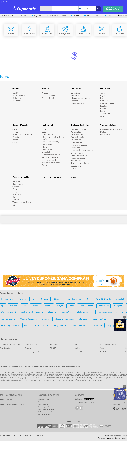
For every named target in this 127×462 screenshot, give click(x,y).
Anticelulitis (76, 132)
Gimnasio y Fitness (108, 125)
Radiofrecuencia (78, 158)
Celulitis (15, 93)
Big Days (38, 15)
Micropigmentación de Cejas (36, 325)
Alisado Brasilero (49, 95)
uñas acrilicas (103, 306)
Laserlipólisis (76, 147)
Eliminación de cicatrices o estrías (53, 138)
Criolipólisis (76, 140)
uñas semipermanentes (107, 312)
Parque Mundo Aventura (108, 344)
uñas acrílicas (66, 312)
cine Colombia (97, 325)
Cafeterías (36, 306)
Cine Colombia (5, 348)
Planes (76, 15)
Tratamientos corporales (52, 177)
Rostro (103, 111)
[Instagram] (81, 408)
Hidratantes (47, 144)
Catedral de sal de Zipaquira (10, 344)
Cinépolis (28, 348)
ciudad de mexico (84, 312)
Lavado (15, 192)
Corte (14, 189)
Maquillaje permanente (22, 134)
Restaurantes (7, 299)
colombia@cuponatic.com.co (85, 402)
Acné (44, 129)
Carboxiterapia (77, 137)
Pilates (71, 306)
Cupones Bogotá (86, 306)
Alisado (45, 93)
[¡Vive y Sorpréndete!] (24, 9)
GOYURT (53, 348)
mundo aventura (79, 325)
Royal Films (104, 352)
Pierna (103, 108)
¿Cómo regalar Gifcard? (46, 407)
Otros (102, 116)
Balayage (13, 306)
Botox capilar (18, 184)
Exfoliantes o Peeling (50, 142)
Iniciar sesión (117, 404)
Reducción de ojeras (50, 157)
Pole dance (105, 134)
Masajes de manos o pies (81, 98)
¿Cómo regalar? (43, 404)
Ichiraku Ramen (55, 352)
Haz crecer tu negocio (45, 414)
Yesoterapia (76, 166)
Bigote (103, 95)
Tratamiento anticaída (21, 202)
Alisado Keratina (49, 98)
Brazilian (104, 101)
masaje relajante (60, 325)
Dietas (103, 132)
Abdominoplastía (78, 129)
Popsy (102, 348)
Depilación (105, 88)
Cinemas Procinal (31, 344)
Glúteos (15, 88)
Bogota (5, 2)
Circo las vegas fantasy (33, 352)
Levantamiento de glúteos (82, 150)
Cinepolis (22, 299)
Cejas (14, 129)
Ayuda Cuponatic (6, 399)
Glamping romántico (10, 325)
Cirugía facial (47, 134)
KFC (76, 344)
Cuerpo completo (107, 103)
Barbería (16, 181)
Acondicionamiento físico (111, 129)
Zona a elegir (105, 114)
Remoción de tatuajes (51, 162)
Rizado (15, 197)
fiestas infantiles (99, 319)
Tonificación (17, 101)
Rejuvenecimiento (49, 160)
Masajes (48, 306)
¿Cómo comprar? (43, 402)
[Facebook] (77, 408)
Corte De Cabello (103, 299)
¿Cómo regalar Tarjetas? (46, 409)
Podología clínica (78, 103)
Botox (44, 132)
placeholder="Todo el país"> (89, 8)
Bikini (102, 98)
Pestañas (16, 137)
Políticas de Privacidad (8, 402)
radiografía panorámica (64, 319)
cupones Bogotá (8, 319)
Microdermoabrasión (51, 155)
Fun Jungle (53, 344)
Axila (102, 93)
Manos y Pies (76, 88)
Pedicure (75, 101)
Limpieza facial (48, 149)
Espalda (103, 106)
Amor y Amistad (93, 15)
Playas (60, 306)
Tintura (15, 199)
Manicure (75, 95)
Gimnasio (45, 299)
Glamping (58, 299)
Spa (2, 306)
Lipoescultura (77, 153)
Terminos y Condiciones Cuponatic (12, 404)
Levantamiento (18, 95)
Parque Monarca (81, 352)
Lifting (44, 147)
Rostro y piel (47, 125)
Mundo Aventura (74, 299)
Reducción (16, 98)
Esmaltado (75, 93)
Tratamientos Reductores (82, 125)
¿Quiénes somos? (44, 399)
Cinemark (3, 352)
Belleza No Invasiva (58, 15)
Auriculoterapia (77, 134)
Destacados (21, 15)
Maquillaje (46, 152)
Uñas (24, 306)
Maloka (77, 348)
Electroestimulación (79, 145)
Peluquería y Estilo (20, 177)
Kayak (33, 299)
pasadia (45, 319)
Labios (15, 132)
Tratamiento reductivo (80, 163)
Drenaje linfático (78, 142)
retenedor (83, 319)
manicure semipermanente (32, 312)
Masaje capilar (18, 194)
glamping (118, 306)
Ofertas (111, 15)
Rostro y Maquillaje (20, 125)
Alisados (45, 88)
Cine (89, 299)
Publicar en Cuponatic (45, 412)
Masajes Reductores (28, 319)
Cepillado (16, 186)
